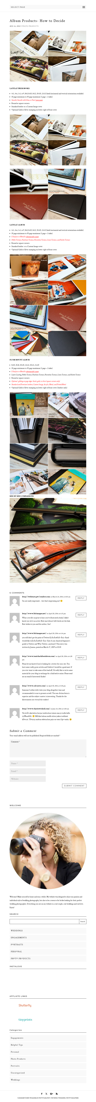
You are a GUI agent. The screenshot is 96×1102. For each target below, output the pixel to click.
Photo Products (30, 26)
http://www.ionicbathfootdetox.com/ (38, 656)
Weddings (15, 1080)
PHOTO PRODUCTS (20, 958)
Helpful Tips (17, 1045)
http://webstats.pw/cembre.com (36, 596)
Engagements (17, 1038)
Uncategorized (18, 1073)
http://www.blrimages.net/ (34, 613)
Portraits (15, 1066)
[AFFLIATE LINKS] (25, 1009)
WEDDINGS (17, 931)
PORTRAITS (17, 944)
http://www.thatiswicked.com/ (36, 708)
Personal (15, 1052)
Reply (81, 598)
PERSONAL (16, 951)
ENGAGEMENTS (19, 938)
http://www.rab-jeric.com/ (34, 686)
